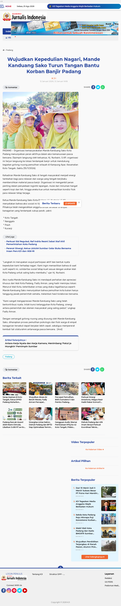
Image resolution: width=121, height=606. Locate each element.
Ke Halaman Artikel (94, 468)
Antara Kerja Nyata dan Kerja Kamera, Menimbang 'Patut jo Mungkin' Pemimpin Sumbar (38, 345)
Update (71, 203)
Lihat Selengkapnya (94, 557)
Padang (8, 357)
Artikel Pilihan (80, 461)
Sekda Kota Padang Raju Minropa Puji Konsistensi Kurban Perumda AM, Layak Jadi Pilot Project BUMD (86, 517)
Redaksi (108, 578)
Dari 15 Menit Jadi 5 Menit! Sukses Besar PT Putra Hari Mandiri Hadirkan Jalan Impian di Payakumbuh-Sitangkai (85, 6)
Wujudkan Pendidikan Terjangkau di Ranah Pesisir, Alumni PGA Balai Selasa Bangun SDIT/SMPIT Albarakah (87, 544)
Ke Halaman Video (94, 449)
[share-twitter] (98, 87)
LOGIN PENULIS (14, 574)
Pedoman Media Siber (113, 585)
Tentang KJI (37, 574)
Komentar (12, 370)
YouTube (26, 594)
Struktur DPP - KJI (57, 574)
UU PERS (109, 582)
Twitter (20, 594)
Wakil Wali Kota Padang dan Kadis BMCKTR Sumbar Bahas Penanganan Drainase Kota (85, 531)
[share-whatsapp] (103, 87)
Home (8, 6)
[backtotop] (60, 568)
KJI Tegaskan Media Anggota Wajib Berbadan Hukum (85, 504)
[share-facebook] (93, 87)
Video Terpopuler (83, 442)
